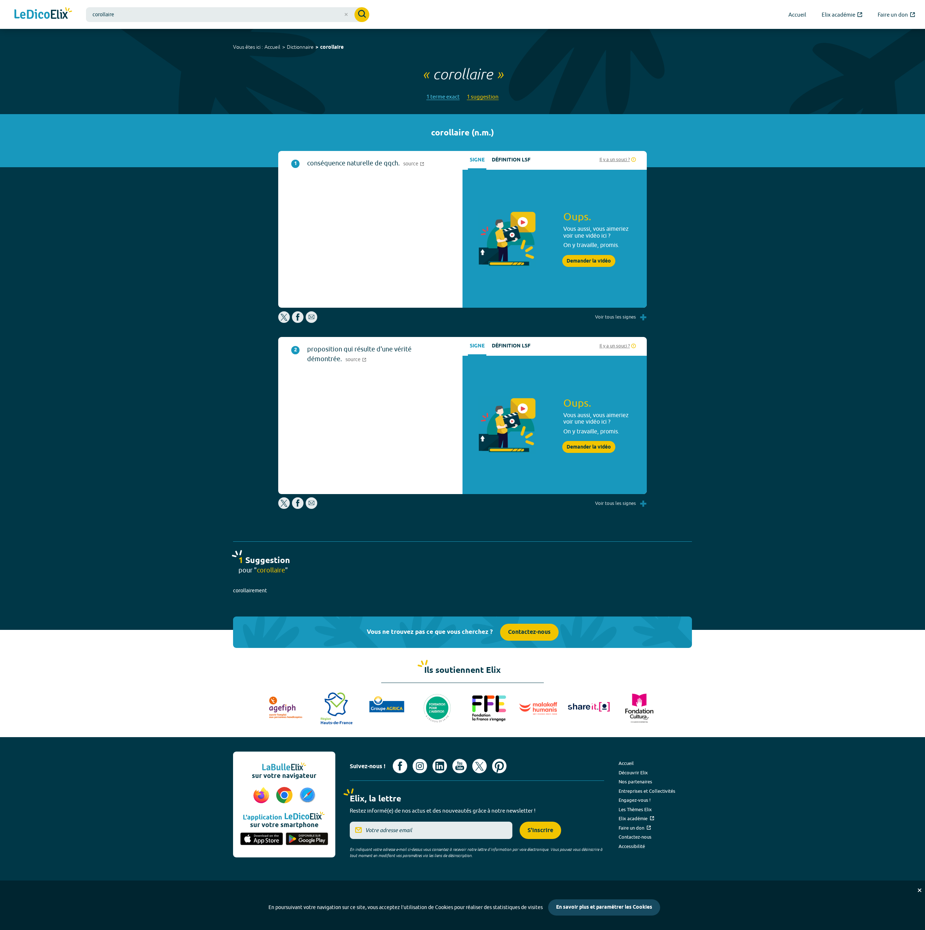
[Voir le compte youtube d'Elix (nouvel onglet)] (459, 766)
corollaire (332, 47)
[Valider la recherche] (361, 14)
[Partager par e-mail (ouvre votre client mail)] (311, 321)
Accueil (272, 47)
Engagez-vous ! (635, 800)
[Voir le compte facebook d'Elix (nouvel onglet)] (400, 766)
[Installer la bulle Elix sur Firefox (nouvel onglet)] (262, 795)
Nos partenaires (635, 781)
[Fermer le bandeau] (919, 890)
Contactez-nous (529, 632)
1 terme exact (443, 97)
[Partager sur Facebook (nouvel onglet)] (298, 321)
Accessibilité (632, 846)
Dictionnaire (300, 47)
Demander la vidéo (589, 261)
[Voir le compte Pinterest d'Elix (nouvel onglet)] (499, 766)
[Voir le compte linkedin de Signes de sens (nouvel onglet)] (440, 766)
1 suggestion (483, 97)
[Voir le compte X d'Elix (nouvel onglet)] (479, 766)
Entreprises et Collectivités (647, 791)
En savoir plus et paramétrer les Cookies (604, 907)
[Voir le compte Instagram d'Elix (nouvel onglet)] (420, 766)
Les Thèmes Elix (635, 809)
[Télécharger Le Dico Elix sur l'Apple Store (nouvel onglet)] (261, 839)
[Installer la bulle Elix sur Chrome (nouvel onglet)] (285, 795)
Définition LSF (511, 160)
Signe (477, 160)
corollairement (250, 590)
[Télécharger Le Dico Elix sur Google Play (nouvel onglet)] (307, 839)
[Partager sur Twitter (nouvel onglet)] (284, 321)
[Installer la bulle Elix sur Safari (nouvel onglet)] (307, 795)
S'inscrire (540, 830)
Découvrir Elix (633, 772)
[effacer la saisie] (346, 14)
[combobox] (227, 14)
